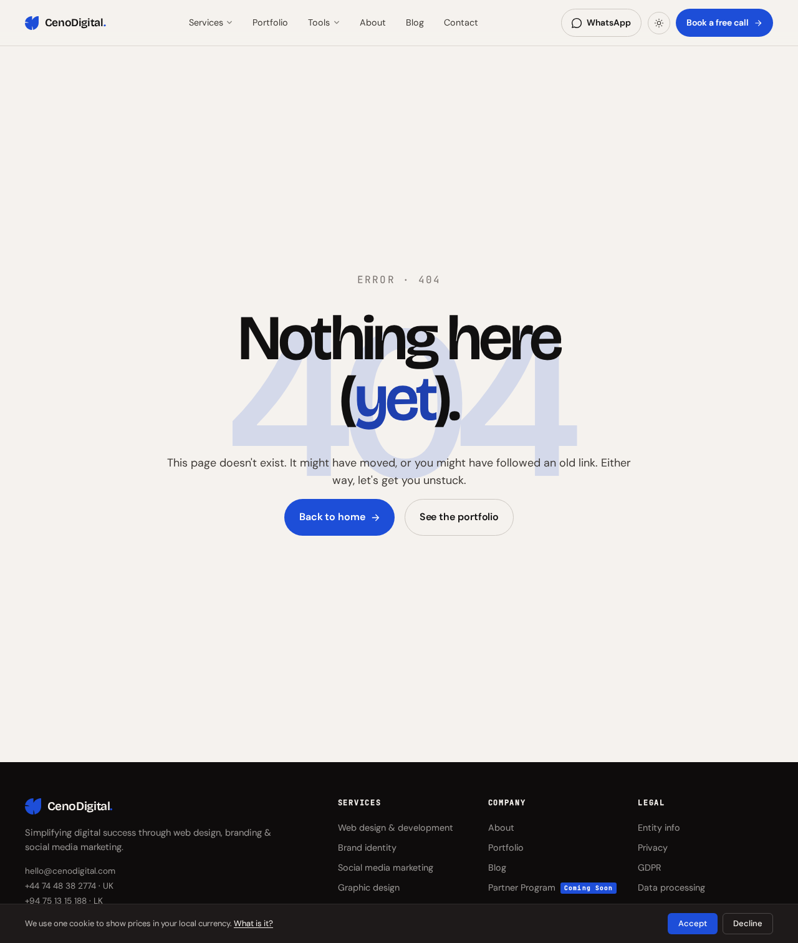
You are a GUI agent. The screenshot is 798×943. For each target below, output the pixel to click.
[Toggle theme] (659, 23)
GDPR (649, 867)
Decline (747, 923)
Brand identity (367, 847)
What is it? (253, 923)
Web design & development (395, 827)
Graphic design (369, 887)
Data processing (671, 887)
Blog (415, 22)
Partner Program (550, 887)
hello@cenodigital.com (70, 871)
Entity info (659, 827)
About (373, 22)
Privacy (653, 847)
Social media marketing (385, 867)
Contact (461, 22)
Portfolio (270, 22)
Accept (692, 923)
